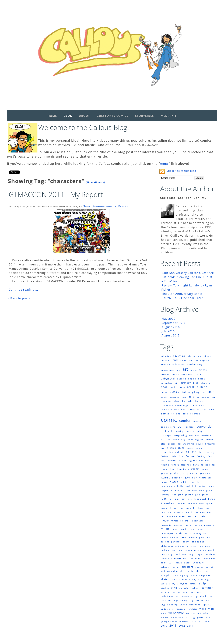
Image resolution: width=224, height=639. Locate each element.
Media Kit (168, 116)
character (199, 401)
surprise (165, 592)
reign (191, 554)
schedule (198, 562)
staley (192, 579)
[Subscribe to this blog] (162, 171)
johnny (189, 494)
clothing (175, 413)
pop (174, 550)
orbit (183, 537)
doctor (171, 443)
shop (175, 575)
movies (198, 524)
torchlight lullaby (178, 600)
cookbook (167, 431)
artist (194, 369)
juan (164, 498)
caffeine (175, 392)
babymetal (168, 378)
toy (191, 600)
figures (193, 460)
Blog (68, 116)
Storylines (144, 116)
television (186, 596)
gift (182, 473)
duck (181, 447)
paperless (204, 537)
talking (176, 592)
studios (165, 587)
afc (189, 355)
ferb (210, 456)
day (183, 439)
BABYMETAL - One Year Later (182, 298)
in (198, 482)
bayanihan (167, 382)
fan (194, 452)
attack (175, 374)
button (164, 392)
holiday (184, 482)
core (188, 431)
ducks (190, 447)
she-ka (190, 571)
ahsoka (198, 355)
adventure (179, 355)
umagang (172, 604)
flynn (196, 464)
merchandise (188, 516)
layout (164, 508)
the (210, 596)
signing (184, 575)
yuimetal (184, 621)
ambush (165, 360)
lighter (174, 508)
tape (192, 592)
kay (184, 498)
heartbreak (205, 477)
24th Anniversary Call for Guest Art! (188, 273)
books (173, 387)
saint (163, 562)
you (208, 617)
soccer (183, 579)
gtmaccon (192, 473)
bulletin (202, 387)
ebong (199, 447)
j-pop (209, 490)
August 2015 (171, 335)
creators (206, 435)
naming (184, 529)
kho (190, 498)
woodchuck (177, 617)
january (165, 494)
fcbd (181, 456)
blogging (206, 382)
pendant (175, 541)
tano (185, 592)
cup (168, 439)
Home (52, 116)
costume (194, 435)
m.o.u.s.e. (166, 512)
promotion (200, 550)
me (162, 516)
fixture (175, 464)
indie (180, 486)
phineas (179, 545)
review (210, 554)
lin (181, 508)
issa (201, 490)
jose (197, 494)
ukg (163, 604)
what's (207, 613)
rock (186, 558)
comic (169, 419)
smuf (174, 579)
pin (201, 545)
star (200, 579)
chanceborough (183, 401)
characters (167, 405)
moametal (197, 520)
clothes (165, 413)
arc (178, 369)
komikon (168, 503)
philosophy (167, 545)
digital (209, 439)
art (185, 369)
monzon (178, 524)
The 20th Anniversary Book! (182, 294)
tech (199, 592)
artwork (165, 374)
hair (194, 477)
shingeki (165, 575)
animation (178, 364)
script (176, 566)
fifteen (183, 460)
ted (177, 596)
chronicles (193, 409)
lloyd (201, 508)
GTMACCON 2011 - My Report (56, 194)
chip (201, 405)
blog (195, 382)
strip (202, 583)
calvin (164, 396)
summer (207, 587)
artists (203, 369)
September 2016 (174, 323)
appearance (167, 369)
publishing (167, 554)
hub (193, 482)
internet (179, 490)
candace (174, 396)
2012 (182, 625)
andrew (193, 360)
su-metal (184, 587)
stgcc (208, 579)
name (175, 529)
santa (179, 562)
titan (163, 600)
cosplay (197, 431)
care (184, 396)
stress (193, 583)
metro (165, 520)
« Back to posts (19, 298)
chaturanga (181, 405)
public (211, 550)
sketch (165, 579)
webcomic (176, 613)
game (205, 468)
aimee (207, 355)
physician (192, 545)
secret (209, 566)
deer (190, 439)
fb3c (174, 456)
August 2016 (171, 327)
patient (165, 541)
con (181, 426)
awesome (186, 374)
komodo (192, 503)
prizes (188, 550)
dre (163, 447)
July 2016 (168, 331)
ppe (180, 550)
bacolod (181, 378)
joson (205, 494)
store (164, 583)
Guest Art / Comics (112, 116)
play (207, 545)
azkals (197, 374)
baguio (192, 378)
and (175, 360)
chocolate (166, 409)
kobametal (200, 498)
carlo (192, 396)
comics (185, 420)
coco (185, 413)
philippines (198, 541)
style (174, 587)
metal (202, 516)
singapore (205, 575)
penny (186, 541)
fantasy (210, 452)
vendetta (192, 608)
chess (194, 405)
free (172, 468)
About (84, 116)
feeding (201, 456)
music (165, 529)
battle (201, 378)
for (213, 464)
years (200, 617)
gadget (195, 468)
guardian (205, 473)
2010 (164, 625)
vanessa (180, 608)
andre (183, 360)
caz (213, 396)
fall (188, 452)
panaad (192, 537)
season (199, 566)
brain (182, 387)
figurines (204, 460)
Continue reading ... (23, 290)
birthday (186, 382)
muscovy (209, 524)
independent (168, 486)
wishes (165, 617)
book (164, 387)
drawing (210, 443)
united (183, 604)
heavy (164, 482)
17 (200, 621)
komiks (182, 503)
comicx (197, 421)
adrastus (166, 355)
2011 (172, 625)
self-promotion (169, 571)
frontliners (183, 468)
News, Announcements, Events (105, 206)
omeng (197, 533)
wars (163, 613)
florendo (186, 464)
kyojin (209, 503)
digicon (199, 439)
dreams (171, 447)
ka (170, 498)
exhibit (179, 452)
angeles (204, 360)
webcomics (193, 613)
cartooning (203, 396)
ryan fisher (209, 558)
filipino (165, 464)
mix (187, 520)
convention (205, 426)
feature (190, 456)
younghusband (169, 621)
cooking (179, 431)
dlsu (163, 443)
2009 (207, 621)
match (189, 512)
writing (190, 617)
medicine (172, 516)
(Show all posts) (95, 182)
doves (199, 443)
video (203, 608)
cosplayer (166, 435)
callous (208, 391)
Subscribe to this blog (181, 170)
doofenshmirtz (185, 443)
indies (202, 486)
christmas (179, 409)
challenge (166, 401)
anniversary (195, 364)
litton (188, 508)
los (207, 508)
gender (174, 473)
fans (201, 452)
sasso (187, 562)
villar (211, 608)
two (207, 600)
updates (165, 608)
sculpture (187, 566)
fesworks (172, 460)
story (172, 583)
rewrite (165, 558)
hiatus (174, 482)
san (171, 562)
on (205, 533)
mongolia (166, 524)
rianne (176, 558)
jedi (174, 494)
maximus (200, 512)
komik (211, 498)
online (164, 537)
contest (190, 426)
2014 (190, 625)
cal (184, 392)
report (200, 554)
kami (176, 498)
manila (178, 512)
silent (194, 575)
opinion (174, 537)
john (180, 494)
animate (165, 364)
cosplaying (180, 435)
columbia (195, 413)
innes (211, 486)
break (191, 387)
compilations (168, 426)
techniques (167, 596)
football (205, 464)
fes (162, 460)
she (182, 571)
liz (194, 508)
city (204, 409)
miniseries (177, 520)
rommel (195, 558)
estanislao (167, 452)
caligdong (193, 392)
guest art (177, 477)
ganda (164, 473)
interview (191, 490)
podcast (165, 550)
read (177, 554)
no (185, 533)
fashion (165, 456)
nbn (193, 529)
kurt (201, 503)
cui (162, 439)
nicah (179, 533)
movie (188, 524)
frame (164, 468)
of (190, 533)
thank (203, 596)
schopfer (166, 566)
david (176, 439)
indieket (191, 486)
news (200, 529)
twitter (199, 600)
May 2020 (168, 319)
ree (184, 554)
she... (199, 571)
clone (211, 409)
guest (165, 477)
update (207, 604)
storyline (182, 583)
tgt (196, 596)
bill (176, 382)
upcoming (194, 604)
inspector (166, 490)
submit (195, 587)
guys (187, 477)
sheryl (207, 571)
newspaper (167, 533)
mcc (209, 512)
